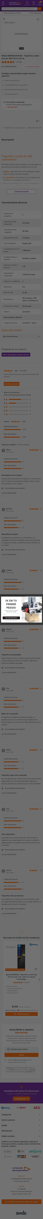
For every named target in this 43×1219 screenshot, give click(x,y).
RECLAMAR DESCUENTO (11, 617)
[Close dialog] (41, 598)
